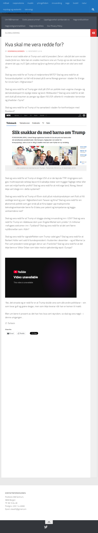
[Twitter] (46, 527)
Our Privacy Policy (54, 26)
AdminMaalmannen (16, 51)
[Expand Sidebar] (93, 33)
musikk (30, 3)
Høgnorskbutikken (81, 19)
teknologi (29, 9)
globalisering (12, 33)
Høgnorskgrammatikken (15, 26)
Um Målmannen (12, 19)
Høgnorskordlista (36, 26)
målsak (6, 3)
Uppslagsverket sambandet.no (57, 19)
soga (67, 3)
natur (84, 3)
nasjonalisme (18, 3)
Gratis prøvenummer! (31, 19)
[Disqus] (46, 376)
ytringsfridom (42, 3)
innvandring (57, 3)
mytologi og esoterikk (12, 9)
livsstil (75, 3)
